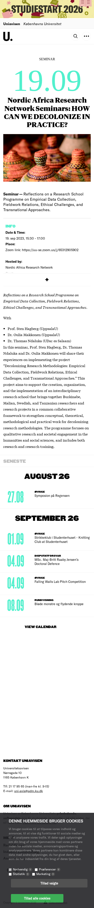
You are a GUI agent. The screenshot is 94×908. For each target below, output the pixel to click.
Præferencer (49, 869)
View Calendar (40, 627)
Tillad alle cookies (37, 898)
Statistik (20, 874)
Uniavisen (11, 24)
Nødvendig (22, 869)
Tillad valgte (49, 883)
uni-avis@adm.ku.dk (28, 791)
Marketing (45, 874)
